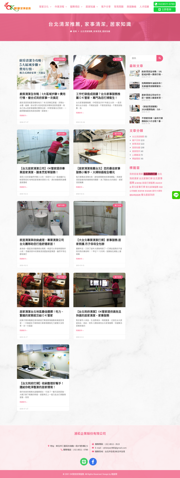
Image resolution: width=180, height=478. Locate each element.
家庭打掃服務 (148, 183)
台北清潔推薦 (138, 136)
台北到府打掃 (150, 174)
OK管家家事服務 (77, 474)
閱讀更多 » (23, 116)
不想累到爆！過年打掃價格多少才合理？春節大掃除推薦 (152, 120)
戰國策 (114, 474)
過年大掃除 (157, 191)
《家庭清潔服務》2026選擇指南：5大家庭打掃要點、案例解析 (152, 108)
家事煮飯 (138, 183)
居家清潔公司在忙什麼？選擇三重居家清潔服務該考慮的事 (152, 96)
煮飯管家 (136, 158)
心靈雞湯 (136, 155)
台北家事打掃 (145, 178)
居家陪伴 (136, 151)
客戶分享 (136, 140)
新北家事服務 (152, 187)
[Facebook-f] (93, 462)
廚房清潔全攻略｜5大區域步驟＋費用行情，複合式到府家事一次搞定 (152, 73)
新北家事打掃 (138, 187)
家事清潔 (136, 144)
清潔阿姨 (140, 191)
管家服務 (148, 191)
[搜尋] (159, 58)
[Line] (84, 462)
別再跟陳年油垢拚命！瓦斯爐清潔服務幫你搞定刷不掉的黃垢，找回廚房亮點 (152, 85)
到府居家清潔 (136, 174)
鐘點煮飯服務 (135, 195)
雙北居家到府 (148, 195)
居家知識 (136, 147)
